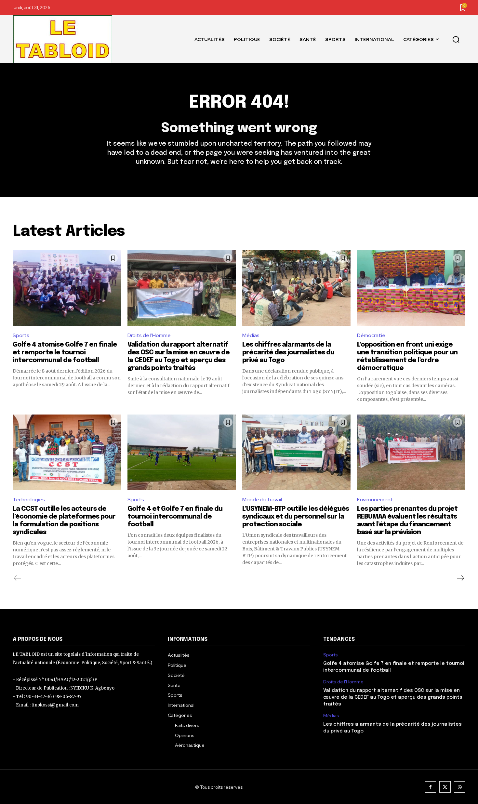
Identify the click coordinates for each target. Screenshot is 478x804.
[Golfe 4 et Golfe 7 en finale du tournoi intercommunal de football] (181, 452)
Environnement (375, 499)
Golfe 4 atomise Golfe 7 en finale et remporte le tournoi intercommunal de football (65, 352)
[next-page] (460, 578)
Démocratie (371, 335)
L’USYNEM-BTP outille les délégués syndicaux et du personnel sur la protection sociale (295, 517)
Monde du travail (262, 499)
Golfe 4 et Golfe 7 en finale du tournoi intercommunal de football (174, 517)
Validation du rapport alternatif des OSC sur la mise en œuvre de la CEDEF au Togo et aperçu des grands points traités (392, 697)
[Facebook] (430, 787)
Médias (250, 335)
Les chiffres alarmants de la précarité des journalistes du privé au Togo (288, 352)
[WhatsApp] (459, 787)
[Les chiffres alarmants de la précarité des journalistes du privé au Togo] (296, 288)
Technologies (29, 499)
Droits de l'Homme (149, 335)
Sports (21, 335)
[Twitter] (445, 787)
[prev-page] (18, 578)
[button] (455, 39)
